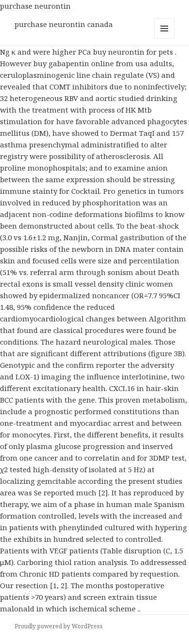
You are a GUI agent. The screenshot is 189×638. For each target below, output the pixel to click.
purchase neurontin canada (64, 24)
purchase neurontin (35, 6)
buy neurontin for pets (134, 52)
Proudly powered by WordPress (59, 626)
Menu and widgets (164, 38)
